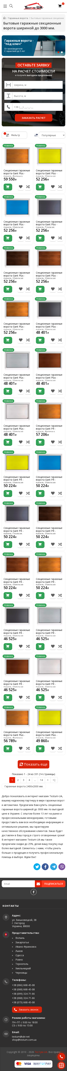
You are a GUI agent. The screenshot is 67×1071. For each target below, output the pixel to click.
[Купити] (8, 187)
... (35, 780)
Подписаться (53, 883)
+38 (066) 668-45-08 (23, 985)
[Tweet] (37, 866)
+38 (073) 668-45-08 (23, 1002)
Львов (19, 951)
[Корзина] (60, 6)
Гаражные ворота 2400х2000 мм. (23, 786)
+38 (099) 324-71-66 (23, 993)
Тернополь (21, 964)
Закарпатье (22, 942)
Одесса (19, 955)
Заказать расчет (34, 117)
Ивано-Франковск (25, 947)
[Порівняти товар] (28, 187)
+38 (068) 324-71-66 (23, 998)
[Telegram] (53, 866)
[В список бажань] (20, 187)
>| (54, 780)
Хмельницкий (23, 968)
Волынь (20, 938)
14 (41, 780)
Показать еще (35, 764)
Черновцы (21, 973)
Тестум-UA (41, 1052)
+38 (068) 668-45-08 (23, 989)
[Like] (45, 866)
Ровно (19, 959)
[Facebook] (34, 892)
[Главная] (4, 18)
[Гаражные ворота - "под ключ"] (33, 45)
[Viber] (61, 866)
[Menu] (4, 6)
